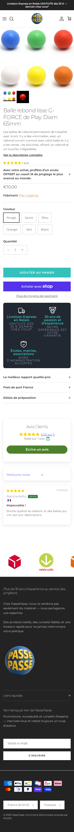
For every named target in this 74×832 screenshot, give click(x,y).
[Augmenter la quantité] (23, 249)
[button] (12, 163)
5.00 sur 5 (48, 434)
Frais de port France (18, 387)
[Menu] (4, 18)
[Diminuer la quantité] (7, 249)
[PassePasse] (37, 18)
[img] (15, 491)
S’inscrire (37, 755)
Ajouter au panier (37, 272)
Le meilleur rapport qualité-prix (27, 377)
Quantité (10, 241)
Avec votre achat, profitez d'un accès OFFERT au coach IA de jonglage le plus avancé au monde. (33, 174)
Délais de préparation (19, 398)
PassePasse (18, 814)
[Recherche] (13, 18)
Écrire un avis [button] (37, 449)
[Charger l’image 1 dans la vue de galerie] (37, 58)
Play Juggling (28, 195)
